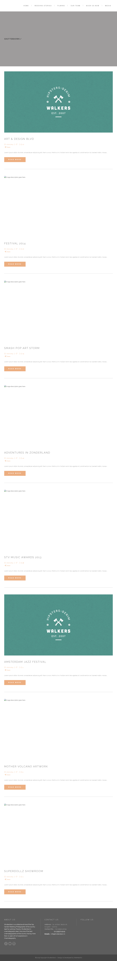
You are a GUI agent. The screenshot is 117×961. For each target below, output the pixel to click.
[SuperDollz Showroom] (58, 834)
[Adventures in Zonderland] (58, 415)
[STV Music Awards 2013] (58, 520)
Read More (14, 159)
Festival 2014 (15, 243)
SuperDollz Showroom (23, 871)
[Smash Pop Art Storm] (58, 311)
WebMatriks (78, 957)
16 (23, 249)
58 (23, 563)
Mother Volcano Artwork (26, 766)
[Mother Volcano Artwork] (58, 729)
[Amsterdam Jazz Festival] (58, 625)
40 (23, 458)
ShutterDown (12, 39)
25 (23, 353)
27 (23, 144)
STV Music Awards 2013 (23, 557)
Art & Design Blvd (19, 138)
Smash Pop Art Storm (22, 348)
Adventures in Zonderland (27, 452)
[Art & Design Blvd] (58, 102)
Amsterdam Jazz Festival (25, 661)
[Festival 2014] (58, 206)
